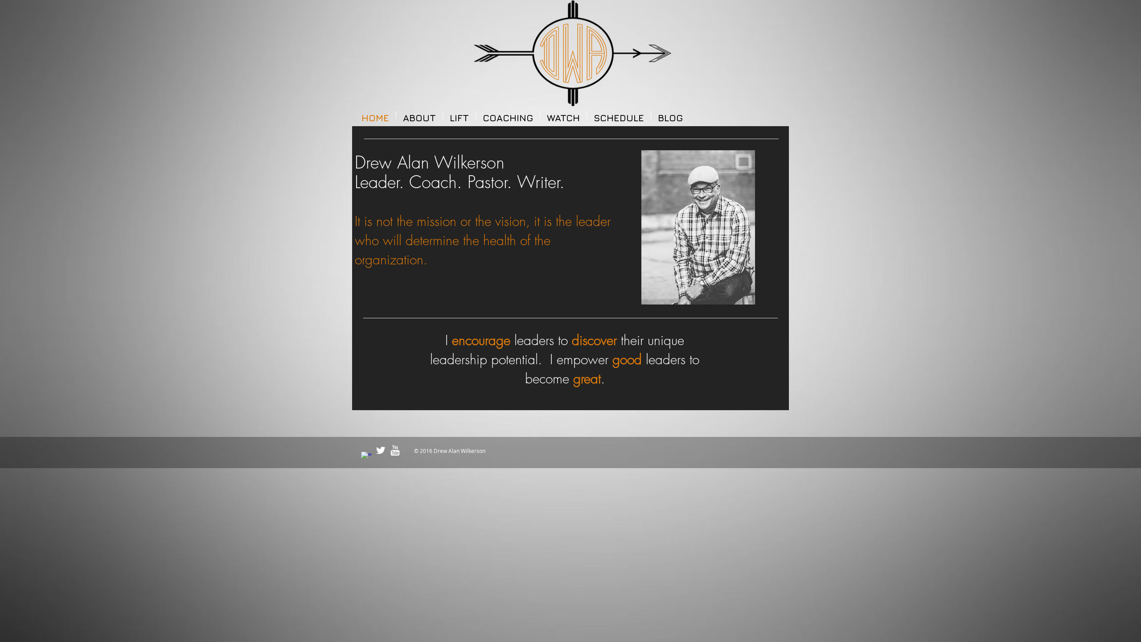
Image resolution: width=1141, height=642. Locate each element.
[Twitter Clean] (380, 450)
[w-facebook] (366, 457)
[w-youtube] (395, 450)
